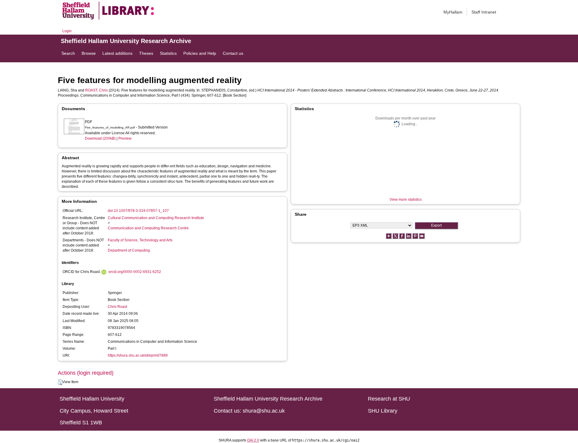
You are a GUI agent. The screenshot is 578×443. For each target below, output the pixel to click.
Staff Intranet (483, 12)
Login (67, 31)
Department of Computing (129, 250)
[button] (60, 382)
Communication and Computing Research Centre (148, 228)
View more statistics (406, 199)
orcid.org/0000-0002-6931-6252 (134, 272)
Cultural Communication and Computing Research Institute (156, 218)
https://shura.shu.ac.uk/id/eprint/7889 (138, 355)
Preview (125, 138)
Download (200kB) (100, 138)
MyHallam (452, 12)
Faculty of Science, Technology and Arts (140, 240)
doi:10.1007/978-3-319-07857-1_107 (138, 211)
